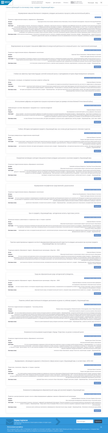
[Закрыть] (101, 427)
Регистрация (91, 2)
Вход (96, 2)
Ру (101, 2)
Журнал (48, 2)
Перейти (97, 39)
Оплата (65, 2)
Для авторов (56, 2)
